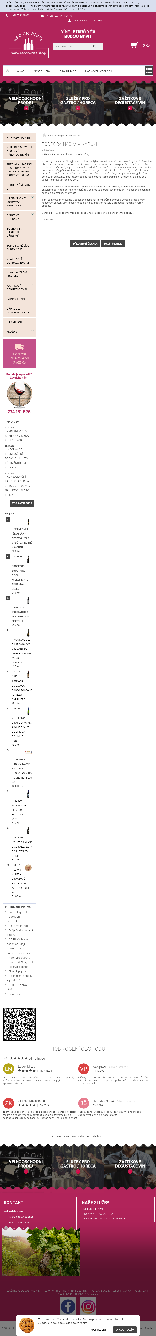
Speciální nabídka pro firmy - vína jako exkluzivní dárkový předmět (20, 170)
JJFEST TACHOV (122, 1291)
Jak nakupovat (18, 912)
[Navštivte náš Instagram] (88, 1306)
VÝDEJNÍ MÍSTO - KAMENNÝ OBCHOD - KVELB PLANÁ (18, 436)
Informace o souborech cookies (18, 951)
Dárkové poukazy (13, 217)
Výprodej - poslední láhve (18, 310)
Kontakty (14, 994)
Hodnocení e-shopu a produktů (20, 978)
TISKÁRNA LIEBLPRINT (76, 1291)
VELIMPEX (140, 1291)
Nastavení (98, 1329)
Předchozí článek (85, 243)
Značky (12, 332)
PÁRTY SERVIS (16, 299)
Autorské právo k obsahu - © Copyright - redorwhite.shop (20, 962)
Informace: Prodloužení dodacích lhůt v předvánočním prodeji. (16, 458)
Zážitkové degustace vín (17, 287)
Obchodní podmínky (14, 919)
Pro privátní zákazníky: (97, 1213)
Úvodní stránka (7, 71)
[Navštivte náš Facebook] (68, 1306)
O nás (21, 71)
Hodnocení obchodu (98, 71)
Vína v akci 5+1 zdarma (17, 274)
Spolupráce (68, 71)
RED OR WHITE (51, 1291)
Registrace (96, 20)
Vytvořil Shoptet (144, 1328)
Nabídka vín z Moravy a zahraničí (16, 202)
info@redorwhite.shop (21, 1216)
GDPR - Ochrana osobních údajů (18, 942)
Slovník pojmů (17, 971)
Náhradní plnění (19, 137)
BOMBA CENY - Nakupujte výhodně (16, 232)
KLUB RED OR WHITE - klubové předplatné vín (20, 151)
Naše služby (42, 71)
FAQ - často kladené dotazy (20, 933)
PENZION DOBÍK (100, 1291)
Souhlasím (126, 1329)
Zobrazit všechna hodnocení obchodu (78, 1136)
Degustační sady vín (18, 186)
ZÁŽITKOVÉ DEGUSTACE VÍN (23, 1291)
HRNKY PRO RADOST (87, 1294)
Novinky (13, 422)
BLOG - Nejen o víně (17, 987)
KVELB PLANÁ (65, 1294)
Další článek (113, 243)
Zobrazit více (22, 503)
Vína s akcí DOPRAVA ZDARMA (18, 260)
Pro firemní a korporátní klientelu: (105, 1218)
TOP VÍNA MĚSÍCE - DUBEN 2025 (19, 247)
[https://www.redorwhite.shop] (28, 45)
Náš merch (14, 322)
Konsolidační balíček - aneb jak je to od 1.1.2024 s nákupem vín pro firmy (18, 486)
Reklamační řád (18, 925)
